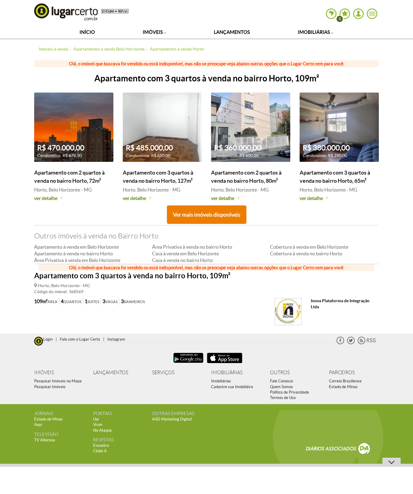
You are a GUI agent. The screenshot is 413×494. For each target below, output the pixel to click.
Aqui (38, 424)
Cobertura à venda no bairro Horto (306, 253)
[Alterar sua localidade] (331, 13)
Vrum (97, 424)
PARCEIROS (342, 372)
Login (48, 339)
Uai (96, 419)
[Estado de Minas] (114, 11)
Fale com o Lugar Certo (80, 339)
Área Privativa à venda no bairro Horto (192, 247)
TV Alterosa (44, 440)
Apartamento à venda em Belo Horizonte (76, 247)
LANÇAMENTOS (110, 372)
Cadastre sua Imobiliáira (232, 386)
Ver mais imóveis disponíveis (206, 214)
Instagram (116, 339)
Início (87, 32)
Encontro (101, 445)
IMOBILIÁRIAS (226, 372)
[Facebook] (340, 343)
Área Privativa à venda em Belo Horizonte (77, 260)
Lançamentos (232, 32)
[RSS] (367, 343)
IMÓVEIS (44, 372)
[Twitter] (351, 343)
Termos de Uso (283, 397)
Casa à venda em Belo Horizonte (185, 253)
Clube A (100, 451)
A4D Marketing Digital (172, 419)
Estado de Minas (343, 386)
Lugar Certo (66, 11)
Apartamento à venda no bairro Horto (73, 253)
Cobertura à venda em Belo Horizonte (309, 247)
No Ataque (102, 430)
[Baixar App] (188, 364)
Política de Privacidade (289, 392)
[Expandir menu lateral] (372, 13)
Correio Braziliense (345, 381)
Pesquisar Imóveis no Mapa (58, 381)
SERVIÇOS (163, 372)
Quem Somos (281, 386)
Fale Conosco (281, 381)
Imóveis (153, 32)
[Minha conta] (358, 13)
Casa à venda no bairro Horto (182, 260)
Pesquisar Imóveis (50, 386)
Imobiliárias (314, 32)
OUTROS (280, 372)
